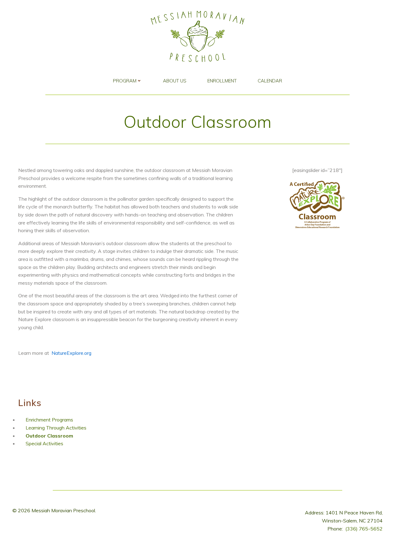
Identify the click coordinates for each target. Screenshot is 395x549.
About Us (174, 81)
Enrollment (222, 81)
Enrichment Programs (49, 420)
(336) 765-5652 (364, 529)
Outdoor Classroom (49, 436)
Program (124, 81)
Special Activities (44, 443)
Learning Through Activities (56, 428)
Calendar (270, 81)
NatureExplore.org (71, 353)
